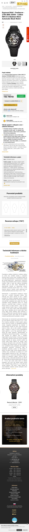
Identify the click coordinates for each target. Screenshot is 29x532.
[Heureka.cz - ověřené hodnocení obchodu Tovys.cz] (14, 520)
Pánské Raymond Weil (17, 6)
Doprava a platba (14, 493)
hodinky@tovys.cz (16, 462)
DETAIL (14, 407)
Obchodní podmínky (14, 489)
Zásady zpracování (14, 495)
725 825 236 (16, 460)
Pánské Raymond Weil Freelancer (10, 7)
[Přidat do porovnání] (3, 25)
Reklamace (14, 490)
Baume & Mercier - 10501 (14, 402)
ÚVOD (5, 2)
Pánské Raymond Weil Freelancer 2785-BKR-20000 (14, 8)
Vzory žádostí (14, 498)
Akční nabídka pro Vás (10, 105)
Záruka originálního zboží (14, 492)
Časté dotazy (14, 487)
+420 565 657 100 (15, 459)
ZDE (19, 101)
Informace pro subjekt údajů (14, 496)
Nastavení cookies (14, 500)
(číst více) (13, 368)
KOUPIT (22, 96)
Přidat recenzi (15, 243)
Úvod (3, 6)
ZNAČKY (7, 2)
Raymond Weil (9, 6)
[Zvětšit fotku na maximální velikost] (3, 27)
